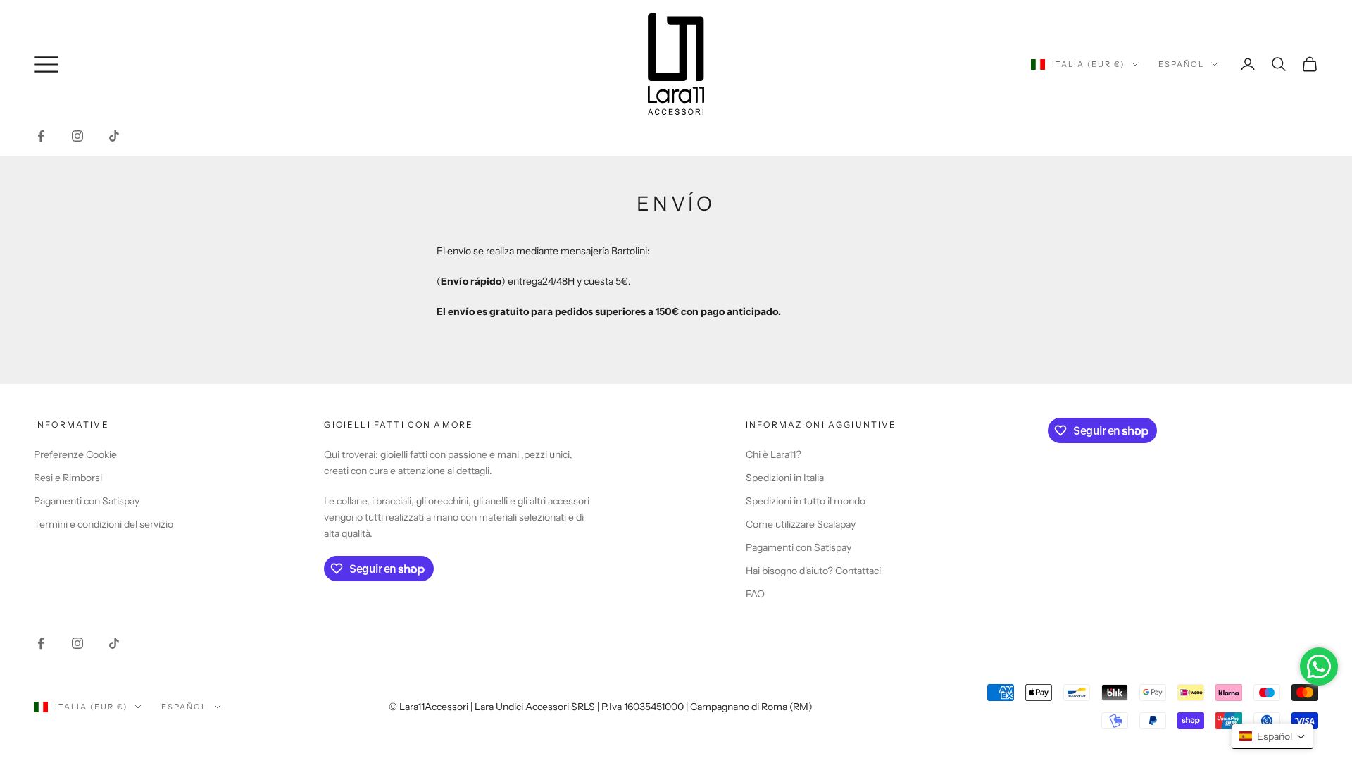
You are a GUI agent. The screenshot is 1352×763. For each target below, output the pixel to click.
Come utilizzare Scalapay (801, 524)
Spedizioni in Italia (785, 477)
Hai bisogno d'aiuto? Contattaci (813, 570)
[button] (1272, 736)
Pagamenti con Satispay (86, 501)
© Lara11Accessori (428, 706)
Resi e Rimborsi (68, 477)
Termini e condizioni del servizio (103, 524)
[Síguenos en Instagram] (77, 136)
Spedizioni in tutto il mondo (805, 501)
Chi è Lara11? (773, 454)
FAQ (755, 594)
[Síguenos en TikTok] (114, 136)
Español (1181, 64)
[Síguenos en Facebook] (41, 136)
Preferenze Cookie (75, 454)
